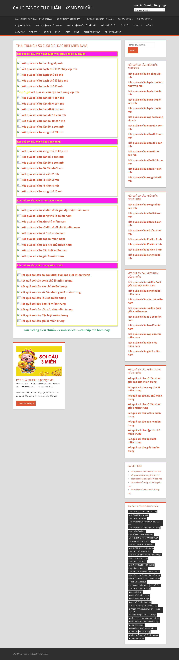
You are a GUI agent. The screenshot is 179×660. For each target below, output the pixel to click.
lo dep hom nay (135, 606)
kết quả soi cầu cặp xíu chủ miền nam (47, 244)
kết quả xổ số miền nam (138, 599)
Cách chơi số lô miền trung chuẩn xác (144, 555)
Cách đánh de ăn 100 (137, 568)
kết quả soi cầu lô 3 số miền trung (43, 298)
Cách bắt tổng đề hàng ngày (141, 548)
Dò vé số (124, 25)
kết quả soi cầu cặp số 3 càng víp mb (55, 92)
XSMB (57, 32)
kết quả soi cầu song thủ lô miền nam (47, 216)
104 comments (46, 386)
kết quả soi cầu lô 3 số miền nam (43, 233)
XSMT (67, 32)
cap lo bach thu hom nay (139, 541)
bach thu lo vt (135, 528)
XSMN (77, 32)
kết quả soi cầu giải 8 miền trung (42, 321)
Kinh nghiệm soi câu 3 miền (49, 25)
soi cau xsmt (143, 19)
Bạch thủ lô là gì (152, 528)
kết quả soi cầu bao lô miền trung (43, 303)
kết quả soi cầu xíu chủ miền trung (44, 286)
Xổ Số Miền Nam (151, 635)
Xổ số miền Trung (136, 639)
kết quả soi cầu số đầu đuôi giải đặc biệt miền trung (55, 275)
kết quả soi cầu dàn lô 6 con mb (43, 162)
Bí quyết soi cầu (23, 25)
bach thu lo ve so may (138, 515)
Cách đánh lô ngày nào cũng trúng (143, 572)
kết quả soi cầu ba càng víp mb (42, 63)
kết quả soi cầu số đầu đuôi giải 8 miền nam (51, 227)
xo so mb (133, 632)
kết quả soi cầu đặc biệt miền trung (44, 315)
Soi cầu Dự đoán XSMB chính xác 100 (143, 622)
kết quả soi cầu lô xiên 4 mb (40, 185)
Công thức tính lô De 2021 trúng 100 (144, 579)
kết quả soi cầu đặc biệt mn (35, 380)
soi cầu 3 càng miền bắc (148, 618)
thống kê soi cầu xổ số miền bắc (142, 628)
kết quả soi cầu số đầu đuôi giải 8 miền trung (51, 292)
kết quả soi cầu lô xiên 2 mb (40, 174)
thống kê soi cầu (136, 625)
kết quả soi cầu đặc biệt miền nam (44, 250)
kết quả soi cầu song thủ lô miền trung (46, 280)
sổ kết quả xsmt (92, 32)
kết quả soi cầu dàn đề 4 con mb (43, 97)
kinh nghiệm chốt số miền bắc (82, 25)
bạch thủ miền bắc (136, 531)
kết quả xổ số (108, 25)
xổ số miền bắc (135, 635)
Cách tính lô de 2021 (138, 558)
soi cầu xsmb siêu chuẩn (68, 19)
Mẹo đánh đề (151, 606)
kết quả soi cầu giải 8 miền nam (43, 256)
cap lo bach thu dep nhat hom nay (143, 538)
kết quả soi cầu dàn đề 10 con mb (44, 115)
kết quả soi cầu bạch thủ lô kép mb (45, 80)
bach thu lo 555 (149, 512)
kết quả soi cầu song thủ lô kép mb (45, 151)
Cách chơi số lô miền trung (140, 551)
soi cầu (47, 32)
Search (133, 50)
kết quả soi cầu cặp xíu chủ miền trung (46, 309)
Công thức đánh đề (137, 582)
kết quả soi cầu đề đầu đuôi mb (42, 168)
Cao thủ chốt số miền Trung (140, 535)
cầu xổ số (155, 585)
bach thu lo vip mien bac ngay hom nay (143, 523)
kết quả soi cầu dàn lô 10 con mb (43, 121)
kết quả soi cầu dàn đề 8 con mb (43, 109)
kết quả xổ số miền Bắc (139, 595)
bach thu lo (134, 512)
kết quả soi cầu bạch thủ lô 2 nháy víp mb (49, 69)
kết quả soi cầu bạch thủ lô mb (42, 86)
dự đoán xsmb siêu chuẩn (99, 19)
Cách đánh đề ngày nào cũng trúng (144, 575)
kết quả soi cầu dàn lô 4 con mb (43, 126)
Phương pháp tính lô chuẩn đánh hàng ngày (144, 610)
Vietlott (33, 32)
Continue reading (25, 403)
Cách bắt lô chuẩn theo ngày (141, 545)
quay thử (20, 32)
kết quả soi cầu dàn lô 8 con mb (43, 156)
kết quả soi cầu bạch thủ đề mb (42, 74)
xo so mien (144, 632)
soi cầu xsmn (124, 19)
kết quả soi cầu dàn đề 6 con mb (43, 103)
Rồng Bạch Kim (135, 615)
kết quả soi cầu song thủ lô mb (42, 191)
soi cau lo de (150, 615)
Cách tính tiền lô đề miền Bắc (141, 565)
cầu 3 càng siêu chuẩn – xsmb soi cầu (53, 7)
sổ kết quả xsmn (113, 32)
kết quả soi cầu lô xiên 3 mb (40, 179)
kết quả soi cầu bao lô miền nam (43, 239)
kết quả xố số (135, 592)
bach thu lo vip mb (137, 518)
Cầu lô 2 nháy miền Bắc (138, 585)
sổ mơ (149, 25)
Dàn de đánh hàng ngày (139, 589)
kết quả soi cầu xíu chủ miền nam (44, 221)
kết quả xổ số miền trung (139, 602)
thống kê (137, 25)
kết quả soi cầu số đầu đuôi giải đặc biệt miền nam (55, 210)
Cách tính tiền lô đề (137, 562)
